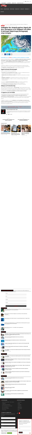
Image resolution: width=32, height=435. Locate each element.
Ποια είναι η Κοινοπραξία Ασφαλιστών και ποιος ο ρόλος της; (14, 377)
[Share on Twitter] (7, 54)
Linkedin (10, 57)
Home (3, 24)
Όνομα (6, 293)
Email (6, 296)
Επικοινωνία (4, 409)
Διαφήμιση (4, 403)
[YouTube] (25, 1)
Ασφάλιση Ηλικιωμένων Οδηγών (10, 387)
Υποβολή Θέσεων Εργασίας (6, 404)
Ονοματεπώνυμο (21, 424)
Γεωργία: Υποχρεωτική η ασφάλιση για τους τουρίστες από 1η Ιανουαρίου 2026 (17, 343)
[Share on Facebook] (5, 54)
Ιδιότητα (7, 302)
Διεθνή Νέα (7, 24)
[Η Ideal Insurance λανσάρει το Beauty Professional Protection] (5, 128)
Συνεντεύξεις (20, 408)
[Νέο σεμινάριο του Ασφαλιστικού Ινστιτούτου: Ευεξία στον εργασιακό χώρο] (16, 128)
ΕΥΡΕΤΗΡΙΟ (2, 11)
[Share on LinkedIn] (9, 54)
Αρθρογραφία (20, 407)
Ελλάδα (19, 403)
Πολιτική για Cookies (5, 408)
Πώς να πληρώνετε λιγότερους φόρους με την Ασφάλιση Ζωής (14, 393)
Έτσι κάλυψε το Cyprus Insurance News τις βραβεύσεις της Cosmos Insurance (16, 390)
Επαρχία (7, 299)
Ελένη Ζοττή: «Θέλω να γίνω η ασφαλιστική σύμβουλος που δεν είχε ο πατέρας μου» (17, 362)
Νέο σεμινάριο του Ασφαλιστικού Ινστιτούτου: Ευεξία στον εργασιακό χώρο (15, 133)
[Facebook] (24, 1)
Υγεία (19, 409)
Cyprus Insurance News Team (13, 25)
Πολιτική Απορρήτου (5, 407)
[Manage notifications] (30, 433)
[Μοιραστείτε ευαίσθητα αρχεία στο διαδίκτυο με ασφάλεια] (26, 128)
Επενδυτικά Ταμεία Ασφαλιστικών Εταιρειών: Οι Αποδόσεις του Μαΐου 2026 (16, 346)
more (29, 54)
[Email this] (11, 54)
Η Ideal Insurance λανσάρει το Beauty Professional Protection (5, 133)
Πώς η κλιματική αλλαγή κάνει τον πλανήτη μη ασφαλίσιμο (23, 119)
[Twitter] (27, 1)
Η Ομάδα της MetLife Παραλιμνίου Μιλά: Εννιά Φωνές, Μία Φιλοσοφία (15, 384)
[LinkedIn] (28, 1)
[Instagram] (30, 1)
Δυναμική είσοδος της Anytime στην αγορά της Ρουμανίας (8, 119)
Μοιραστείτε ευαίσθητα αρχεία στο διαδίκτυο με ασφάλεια (25, 133)
